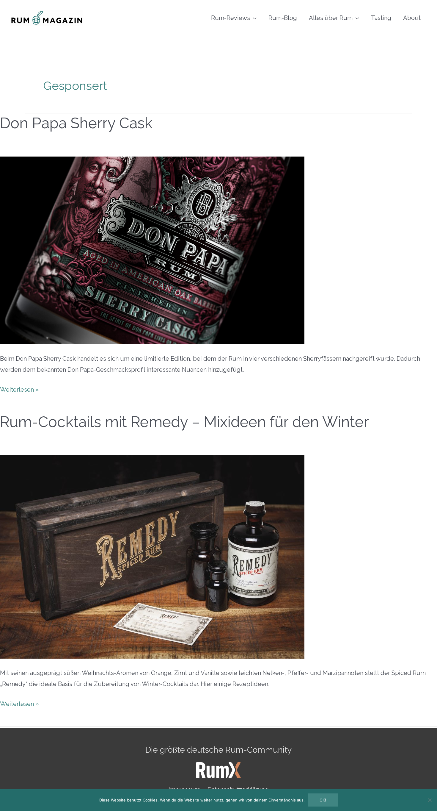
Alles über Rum (331, 17)
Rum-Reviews (230, 17)
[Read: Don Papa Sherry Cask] (152, 250)
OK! (323, 800)
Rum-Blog (282, 17)
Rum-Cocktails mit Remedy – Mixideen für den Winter (184, 422)
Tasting (381, 17)
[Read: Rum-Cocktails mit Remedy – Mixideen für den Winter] (152, 556)
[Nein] (430, 800)
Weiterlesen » (19, 388)
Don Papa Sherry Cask (76, 123)
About (412, 17)
